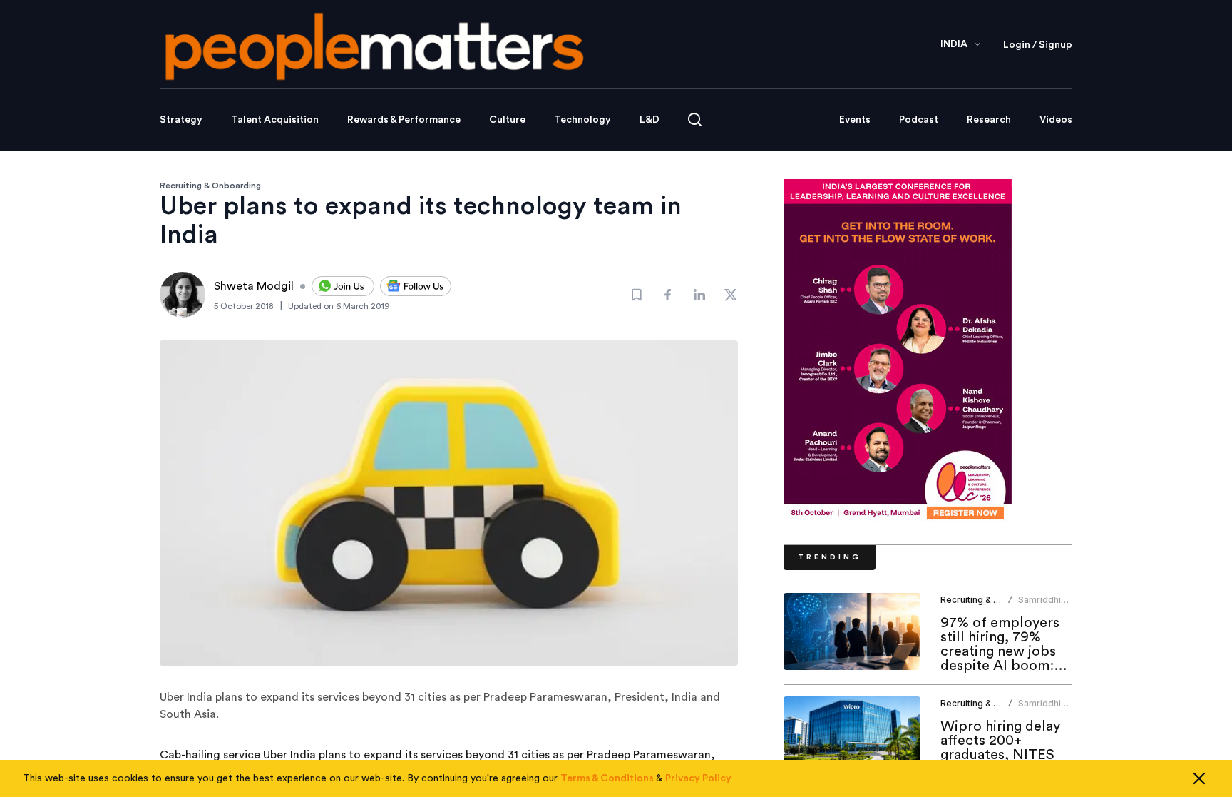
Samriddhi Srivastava (1040, 605)
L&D (649, 120)
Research (989, 120)
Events (855, 120)
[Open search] (695, 119)
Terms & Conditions (607, 778)
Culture (507, 120)
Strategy (181, 120)
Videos (1056, 120)
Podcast (918, 120)
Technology (582, 120)
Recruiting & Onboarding (210, 185)
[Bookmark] (637, 295)
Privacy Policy (698, 778)
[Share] (668, 295)
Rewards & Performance (404, 120)
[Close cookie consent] (1199, 778)
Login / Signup (1037, 45)
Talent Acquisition (275, 120)
